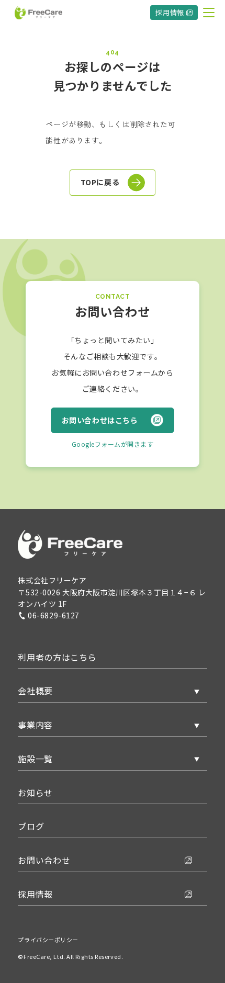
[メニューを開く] (209, 12)
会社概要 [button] (35, 690)
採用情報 (169, 12)
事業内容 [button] (35, 724)
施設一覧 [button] (35, 758)
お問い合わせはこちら (100, 420)
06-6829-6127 (54, 615)
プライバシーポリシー (48, 939)
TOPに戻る (100, 182)
